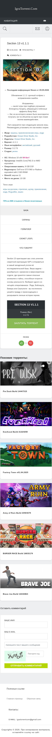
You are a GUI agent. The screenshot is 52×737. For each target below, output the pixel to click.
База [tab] (26, 210)
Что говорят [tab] (26, 248)
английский (27, 145)
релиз (14, 151)
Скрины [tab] (26, 220)
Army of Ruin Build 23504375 (17, 513)
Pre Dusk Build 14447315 (15, 391)
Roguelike (12, 192)
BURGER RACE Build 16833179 (18, 553)
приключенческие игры (28, 133)
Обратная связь (34, 698)
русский (36, 145)
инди (42, 133)
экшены (14, 133)
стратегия (23, 189)
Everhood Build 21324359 (15, 432)
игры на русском (10, 189)
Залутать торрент (26, 323)
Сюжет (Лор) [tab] (26, 238)
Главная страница (15, 698)
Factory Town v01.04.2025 (15, 472)
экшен (20, 192)
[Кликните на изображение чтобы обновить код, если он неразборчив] (15, 656)
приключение (40, 189)
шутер (30, 189)
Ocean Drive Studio (26, 136)
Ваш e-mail (9, 632)
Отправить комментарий (26, 665)
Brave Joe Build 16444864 (15, 594)
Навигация (10, 21)
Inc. (36, 136)
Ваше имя (9, 620)
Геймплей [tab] (26, 229)
